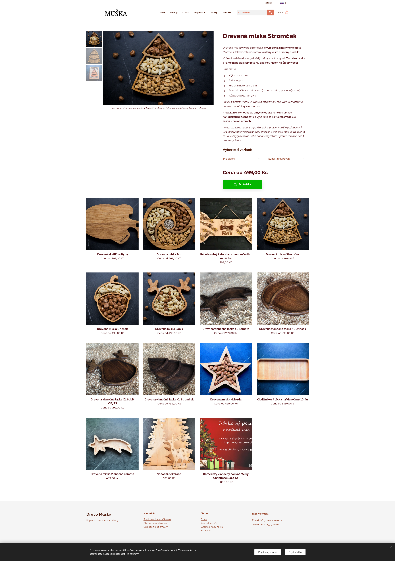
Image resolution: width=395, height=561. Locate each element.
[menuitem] (162, 12)
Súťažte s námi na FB (212, 526)
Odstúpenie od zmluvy (155, 526)
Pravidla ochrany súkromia (157, 519)
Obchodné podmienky (155, 523)
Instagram (206, 530)
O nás (204, 519)
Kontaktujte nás (209, 523)
